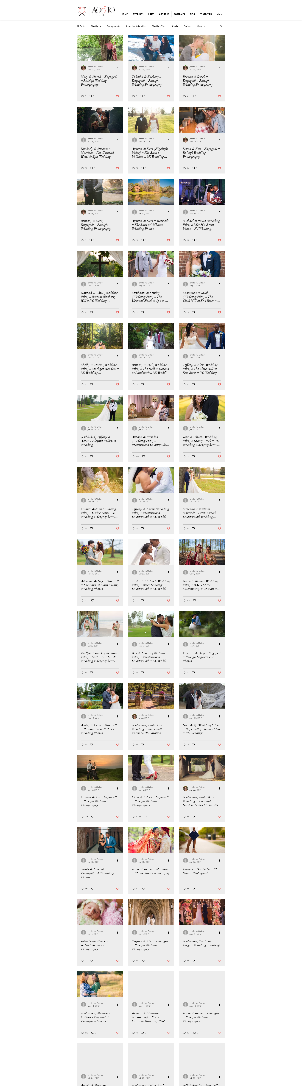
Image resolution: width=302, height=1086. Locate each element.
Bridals (174, 26)
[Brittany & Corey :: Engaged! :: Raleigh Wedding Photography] (100, 192)
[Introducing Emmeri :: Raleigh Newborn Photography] (100, 912)
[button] (220, 26)
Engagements (113, 26)
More (199, 26)
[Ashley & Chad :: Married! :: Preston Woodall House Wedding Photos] (100, 696)
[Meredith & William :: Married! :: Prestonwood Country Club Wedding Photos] (202, 480)
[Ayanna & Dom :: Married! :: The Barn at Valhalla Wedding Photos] (151, 192)
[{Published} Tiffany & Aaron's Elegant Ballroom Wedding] (100, 408)
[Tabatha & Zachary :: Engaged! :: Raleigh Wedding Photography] (151, 48)
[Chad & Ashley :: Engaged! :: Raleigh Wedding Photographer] (151, 768)
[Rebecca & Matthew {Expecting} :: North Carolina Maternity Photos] (151, 984)
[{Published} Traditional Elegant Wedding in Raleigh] (202, 912)
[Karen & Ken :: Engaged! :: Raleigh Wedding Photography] (202, 120)
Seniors (187, 26)
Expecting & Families (136, 26)
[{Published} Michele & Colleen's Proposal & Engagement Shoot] (100, 984)
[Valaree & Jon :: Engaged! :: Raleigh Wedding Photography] (100, 768)
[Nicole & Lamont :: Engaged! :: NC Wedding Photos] (100, 840)
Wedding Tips (158, 26)
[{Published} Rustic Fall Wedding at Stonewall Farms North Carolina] (151, 696)
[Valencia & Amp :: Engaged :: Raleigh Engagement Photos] (202, 624)
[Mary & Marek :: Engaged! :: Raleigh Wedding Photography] (100, 48)
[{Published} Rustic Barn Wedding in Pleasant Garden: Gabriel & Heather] (202, 768)
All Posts (81, 26)
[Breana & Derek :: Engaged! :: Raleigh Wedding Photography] (202, 48)
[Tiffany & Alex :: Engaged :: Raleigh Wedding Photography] (151, 912)
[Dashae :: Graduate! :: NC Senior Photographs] (202, 840)
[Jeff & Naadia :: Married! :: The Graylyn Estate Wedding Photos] (202, 1056)
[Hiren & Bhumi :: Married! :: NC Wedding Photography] (151, 840)
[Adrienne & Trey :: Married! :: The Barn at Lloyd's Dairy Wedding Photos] (100, 552)
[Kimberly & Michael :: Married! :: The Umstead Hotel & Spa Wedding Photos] (100, 120)
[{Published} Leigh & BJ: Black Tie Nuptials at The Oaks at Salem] (151, 1056)
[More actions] (118, 68)
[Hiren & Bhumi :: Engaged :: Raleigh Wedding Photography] (202, 984)
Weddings (96, 26)
